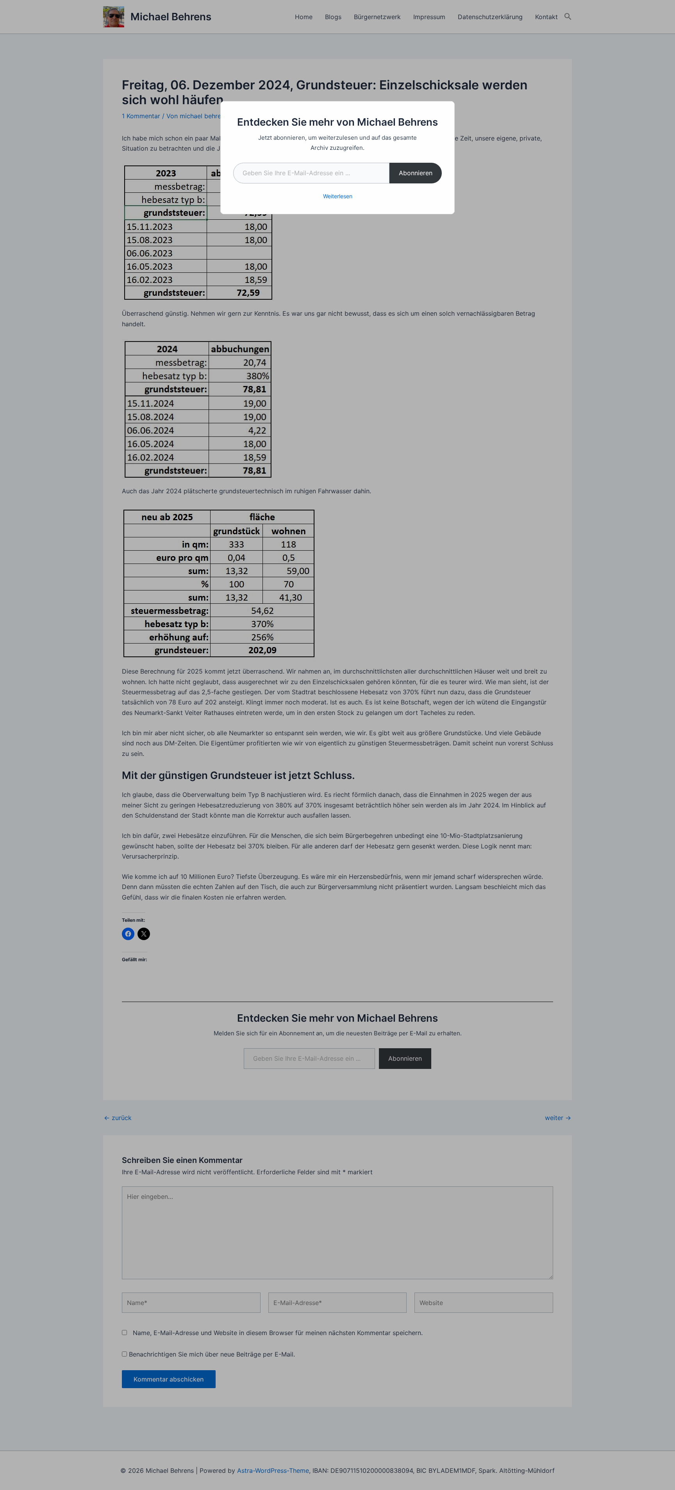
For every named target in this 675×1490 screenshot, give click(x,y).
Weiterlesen (337, 196)
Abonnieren (415, 173)
